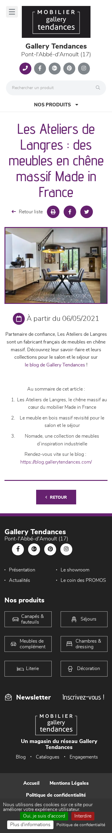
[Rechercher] (99, 87)
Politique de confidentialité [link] (80, 825)
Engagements (84, 757)
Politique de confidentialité (56, 795)
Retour (58, 497)
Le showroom (75, 570)
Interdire (82, 816)
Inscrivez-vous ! (83, 697)
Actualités (19, 580)
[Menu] (12, 12)
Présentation (22, 570)
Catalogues (47, 757)
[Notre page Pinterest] (69, 68)
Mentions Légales (69, 783)
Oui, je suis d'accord (44, 816)
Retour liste (31, 211)
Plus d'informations (30, 824)
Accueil (31, 783)
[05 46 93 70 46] (25, 68)
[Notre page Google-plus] (55, 68)
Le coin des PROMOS (83, 580)
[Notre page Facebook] (40, 68)
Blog (21, 757)
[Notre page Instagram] (84, 68)
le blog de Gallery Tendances (55, 365)
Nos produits (52, 104)
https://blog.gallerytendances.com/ (56, 462)
